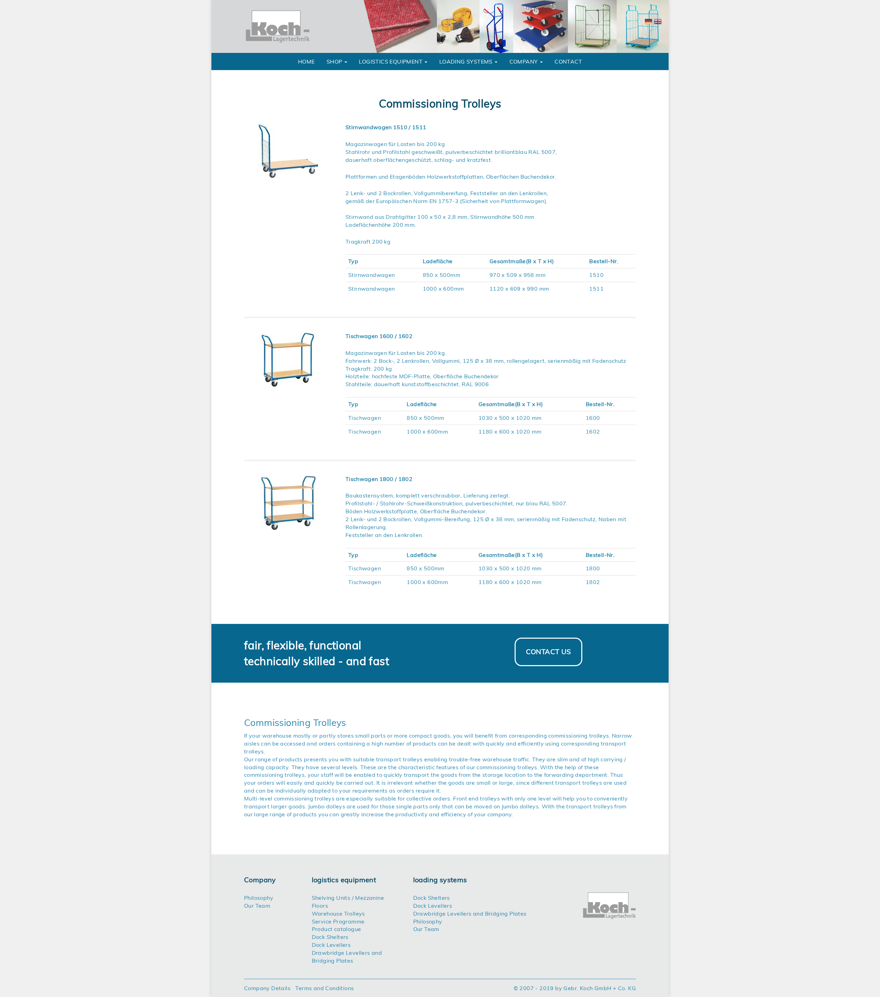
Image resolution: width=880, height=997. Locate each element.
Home (306, 61)
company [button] (524, 61)
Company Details (267, 988)
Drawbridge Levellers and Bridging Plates (470, 913)
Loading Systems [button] (466, 61)
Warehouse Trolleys (338, 913)
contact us (548, 651)
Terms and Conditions (324, 988)
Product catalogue (336, 929)
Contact (568, 61)
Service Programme (338, 921)
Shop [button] (335, 61)
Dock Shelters (330, 936)
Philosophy (258, 897)
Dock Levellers (331, 944)
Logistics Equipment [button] (391, 61)
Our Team (257, 905)
